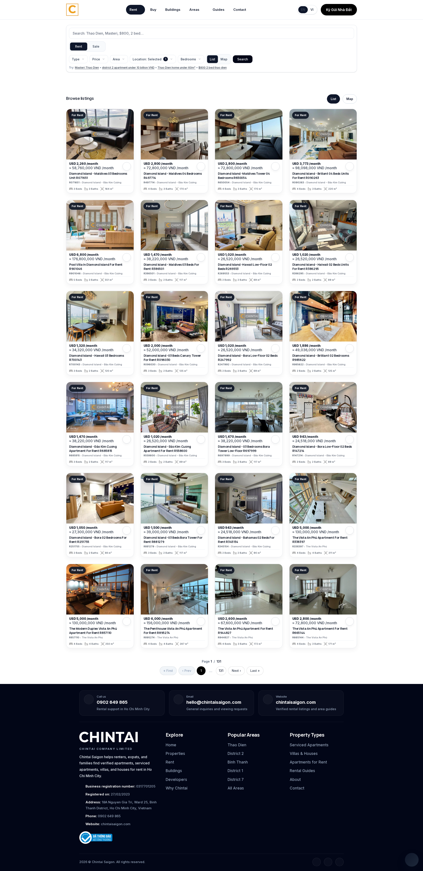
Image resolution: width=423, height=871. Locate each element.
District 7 (236, 779)
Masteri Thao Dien (87, 67)
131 (221, 670)
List (212, 59)
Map (224, 59)
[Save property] (126, 166)
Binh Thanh (238, 762)
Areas (194, 9)
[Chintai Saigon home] (108, 737)
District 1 (235, 771)
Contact (239, 9)
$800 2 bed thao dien (213, 67)
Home (171, 745)
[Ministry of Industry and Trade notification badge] (118, 837)
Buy (153, 9)
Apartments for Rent (308, 762)
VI (312, 9)
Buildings (172, 9)
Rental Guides (302, 771)
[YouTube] (339, 862)
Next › (236, 670)
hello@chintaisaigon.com (213, 702)
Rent (133, 9)
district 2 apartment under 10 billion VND (128, 67)
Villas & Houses (304, 753)
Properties (175, 753)
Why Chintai (176, 788)
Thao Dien (237, 745)
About (295, 779)
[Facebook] (316, 862)
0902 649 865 (112, 702)
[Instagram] (328, 862)
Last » (255, 670)
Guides (218, 9)
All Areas (236, 788)
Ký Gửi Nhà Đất (339, 9)
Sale (96, 46)
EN (303, 9)
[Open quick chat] (412, 860)
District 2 (236, 753)
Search (242, 59)
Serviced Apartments (309, 745)
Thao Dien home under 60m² (176, 67)
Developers (176, 779)
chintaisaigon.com (296, 702)
